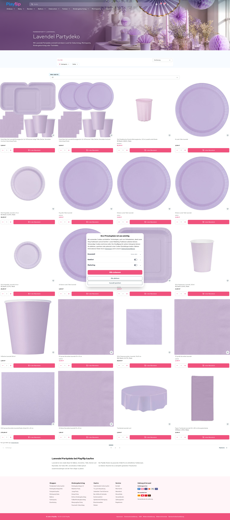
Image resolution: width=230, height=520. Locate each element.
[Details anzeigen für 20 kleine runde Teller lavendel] (86, 255)
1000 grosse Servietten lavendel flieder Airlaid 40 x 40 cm (17, 428)
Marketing (91, 265)
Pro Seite (54, 74)
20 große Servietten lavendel (183, 356)
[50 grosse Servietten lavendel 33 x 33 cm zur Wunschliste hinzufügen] (111, 352)
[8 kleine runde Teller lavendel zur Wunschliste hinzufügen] (169, 209)
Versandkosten (15, 442)
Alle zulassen (115, 272)
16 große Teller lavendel (65, 213)
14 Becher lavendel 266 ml (8, 356)
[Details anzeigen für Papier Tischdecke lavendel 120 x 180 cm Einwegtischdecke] (202, 399)
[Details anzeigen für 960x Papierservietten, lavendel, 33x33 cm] (144, 327)
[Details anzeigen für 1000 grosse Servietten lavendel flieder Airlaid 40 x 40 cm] (28, 399)
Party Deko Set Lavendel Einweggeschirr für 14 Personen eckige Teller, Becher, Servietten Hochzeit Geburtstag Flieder (26, 140)
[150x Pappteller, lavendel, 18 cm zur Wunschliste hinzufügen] (53, 280)
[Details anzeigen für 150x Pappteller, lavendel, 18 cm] (28, 255)
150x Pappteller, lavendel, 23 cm (10, 213)
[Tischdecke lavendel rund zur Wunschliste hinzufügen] (169, 424)
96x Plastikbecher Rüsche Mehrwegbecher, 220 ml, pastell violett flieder (137, 139)
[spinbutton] (7, 150)
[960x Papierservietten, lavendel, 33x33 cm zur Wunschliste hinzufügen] (169, 352)
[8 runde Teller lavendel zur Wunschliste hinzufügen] (227, 135)
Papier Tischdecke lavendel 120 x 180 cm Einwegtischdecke (191, 428)
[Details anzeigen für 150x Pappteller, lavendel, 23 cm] (28, 183)
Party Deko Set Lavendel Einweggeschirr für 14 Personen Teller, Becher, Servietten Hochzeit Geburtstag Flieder (84, 140)
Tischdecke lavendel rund (124, 428)
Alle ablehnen (115, 278)
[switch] (135, 260)
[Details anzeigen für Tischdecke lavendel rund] (144, 399)
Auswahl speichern (115, 283)
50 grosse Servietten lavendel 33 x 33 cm (70, 356)
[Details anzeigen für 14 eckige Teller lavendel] (144, 255)
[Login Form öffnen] (168, 4)
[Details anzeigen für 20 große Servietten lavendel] (202, 327)
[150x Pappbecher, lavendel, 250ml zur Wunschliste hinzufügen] (227, 280)
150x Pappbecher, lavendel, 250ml (184, 284)
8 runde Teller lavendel (181, 139)
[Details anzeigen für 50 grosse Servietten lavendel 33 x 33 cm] (86, 327)
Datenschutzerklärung (128, 249)
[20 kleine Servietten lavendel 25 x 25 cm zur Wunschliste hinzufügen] (111, 424)
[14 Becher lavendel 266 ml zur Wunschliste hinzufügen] (53, 352)
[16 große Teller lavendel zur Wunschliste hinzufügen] (111, 209)
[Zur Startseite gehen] (13, 4)
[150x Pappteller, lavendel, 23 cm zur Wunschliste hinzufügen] (53, 209)
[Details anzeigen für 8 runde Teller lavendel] (202, 110)
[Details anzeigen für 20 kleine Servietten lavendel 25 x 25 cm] (86, 399)
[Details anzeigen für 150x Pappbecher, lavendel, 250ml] (202, 255)
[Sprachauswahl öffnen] (156, 4)
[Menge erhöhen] (11, 150)
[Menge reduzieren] (3, 150)
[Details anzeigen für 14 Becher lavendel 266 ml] (28, 327)
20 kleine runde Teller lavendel (67, 284)
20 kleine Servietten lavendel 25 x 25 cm (70, 428)
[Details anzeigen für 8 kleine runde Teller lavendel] (144, 183)
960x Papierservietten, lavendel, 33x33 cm (129, 356)
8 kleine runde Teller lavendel (125, 213)
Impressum (108, 249)
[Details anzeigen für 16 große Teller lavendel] (86, 183)
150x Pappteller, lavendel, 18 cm (9, 284)
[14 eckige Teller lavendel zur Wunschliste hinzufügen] (169, 280)
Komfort (91, 260)
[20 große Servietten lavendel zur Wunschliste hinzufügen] (227, 352)
